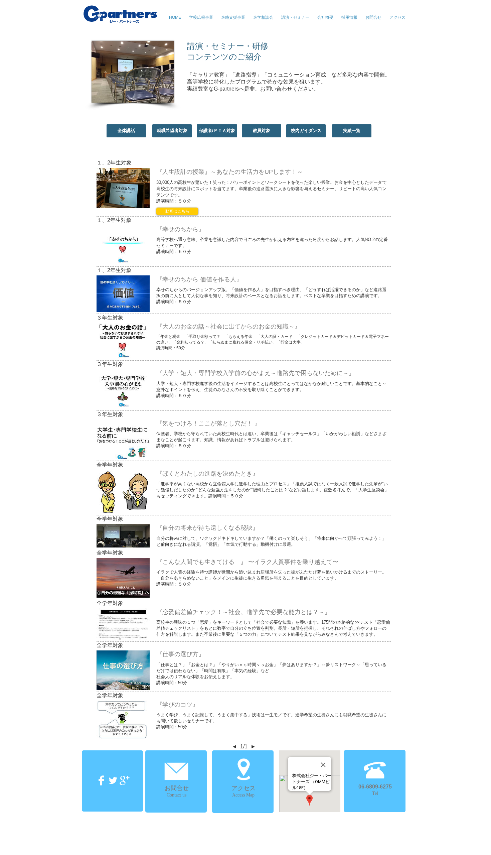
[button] (295, 17)
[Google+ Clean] (125, 780)
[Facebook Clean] (101, 780)
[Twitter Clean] (113, 780)
